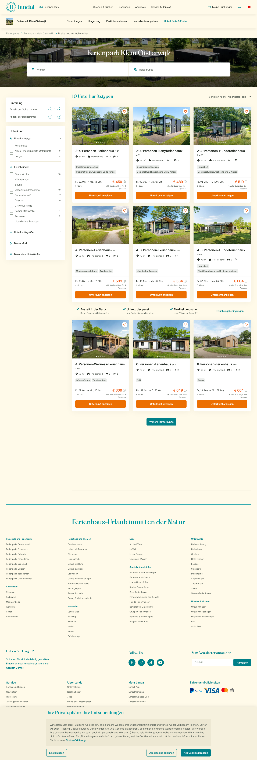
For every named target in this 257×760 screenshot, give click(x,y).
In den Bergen (136, 554)
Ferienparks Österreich (17, 549)
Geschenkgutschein (16, 706)
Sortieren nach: (217, 96)
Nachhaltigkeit (74, 692)
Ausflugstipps (74, 588)
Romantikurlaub (75, 593)
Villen (194, 588)
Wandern (10, 606)
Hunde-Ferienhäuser (139, 602)
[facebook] (132, 665)
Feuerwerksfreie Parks (78, 583)
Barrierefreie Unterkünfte (142, 606)
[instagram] (142, 665)
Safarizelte (196, 568)
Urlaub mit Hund (75, 564)
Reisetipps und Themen (79, 539)
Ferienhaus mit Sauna (140, 577)
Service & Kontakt (161, 6)
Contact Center (14, 667)
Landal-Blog (73, 611)
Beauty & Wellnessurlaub (79, 598)
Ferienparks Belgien (15, 568)
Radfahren (11, 597)
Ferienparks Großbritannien (19, 578)
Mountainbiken (13, 602)
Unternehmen (74, 687)
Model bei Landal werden (79, 701)
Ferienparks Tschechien (17, 573)
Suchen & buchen (103, 6)
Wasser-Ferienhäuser (201, 593)
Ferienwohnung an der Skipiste (144, 597)
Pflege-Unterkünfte (139, 621)
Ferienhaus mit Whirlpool (142, 616)
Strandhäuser (197, 578)
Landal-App (134, 687)
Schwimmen (12, 616)
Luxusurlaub (74, 559)
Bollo (193, 621)
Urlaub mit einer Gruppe (79, 578)
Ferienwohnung (198, 544)
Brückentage (74, 636)
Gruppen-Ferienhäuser (140, 611)
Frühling (72, 616)
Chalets (195, 554)
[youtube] (160, 665)
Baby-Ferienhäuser (139, 592)
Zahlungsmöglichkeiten (17, 701)
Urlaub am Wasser (138, 559)
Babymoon (73, 573)
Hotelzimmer (197, 559)
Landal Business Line (138, 696)
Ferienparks (12, 33)
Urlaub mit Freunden (77, 549)
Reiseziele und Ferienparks (19, 539)
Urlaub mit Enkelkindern (202, 616)
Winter (71, 631)
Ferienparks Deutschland (18, 544)
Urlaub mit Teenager (201, 611)
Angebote (140, 6)
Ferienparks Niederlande (18, 559)
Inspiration (124, 6)
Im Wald (133, 549)
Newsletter (11, 692)
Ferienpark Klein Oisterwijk (38, 33)
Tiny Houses (197, 583)
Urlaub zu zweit (75, 568)
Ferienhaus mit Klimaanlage (143, 572)
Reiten (9, 611)
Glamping (72, 554)
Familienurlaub (75, 544)
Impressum (11, 696)
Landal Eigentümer (137, 701)
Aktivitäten (196, 626)
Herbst (71, 626)
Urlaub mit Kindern (200, 601)
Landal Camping (136, 692)
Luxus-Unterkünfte (139, 582)
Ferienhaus (196, 549)
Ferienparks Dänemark (16, 564)
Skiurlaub (10, 592)
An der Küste (136, 544)
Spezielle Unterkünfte (140, 567)
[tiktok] (151, 665)
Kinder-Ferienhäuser (139, 587)
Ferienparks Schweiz (16, 554)
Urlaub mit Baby (198, 606)
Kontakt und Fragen (15, 687)
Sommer (72, 621)
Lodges (194, 564)
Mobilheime (197, 573)
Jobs (69, 696)
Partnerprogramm (75, 706)
